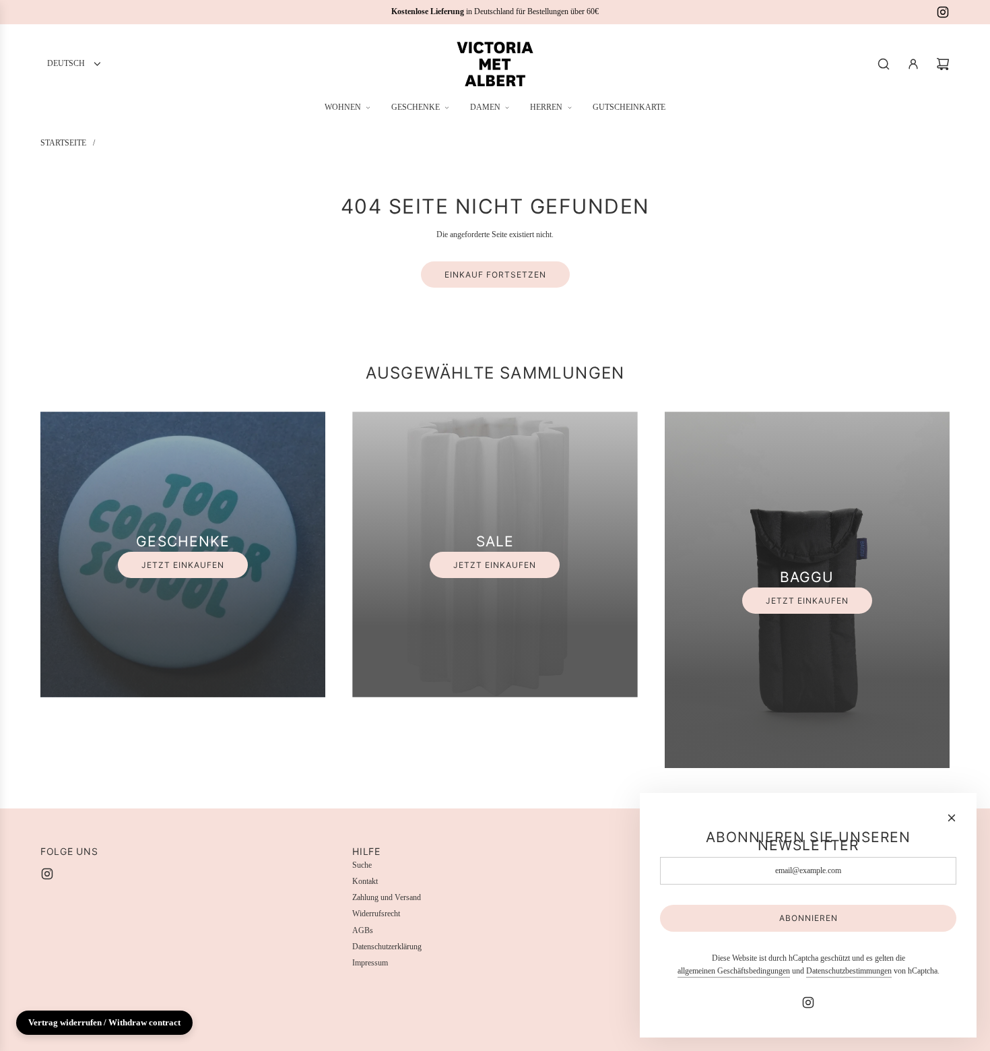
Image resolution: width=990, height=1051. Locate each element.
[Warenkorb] (943, 64)
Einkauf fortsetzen (495, 274)
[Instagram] (943, 12)
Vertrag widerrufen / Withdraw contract (104, 1022)
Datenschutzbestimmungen (849, 971)
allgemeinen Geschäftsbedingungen (734, 971)
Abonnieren (808, 918)
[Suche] (883, 64)
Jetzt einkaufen (182, 565)
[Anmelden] (913, 64)
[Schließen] (951, 818)
